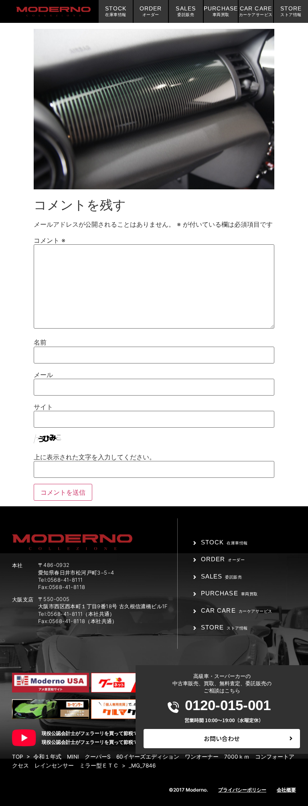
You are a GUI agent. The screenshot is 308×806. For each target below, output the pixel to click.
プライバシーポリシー (242, 790)
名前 (40, 342)
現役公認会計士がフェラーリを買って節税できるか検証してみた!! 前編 (120, 733)
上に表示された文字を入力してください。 (95, 457)
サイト (43, 407)
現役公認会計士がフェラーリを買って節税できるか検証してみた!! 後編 (120, 742)
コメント (49, 240)
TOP (17, 756)
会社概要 (286, 790)
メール (43, 375)
